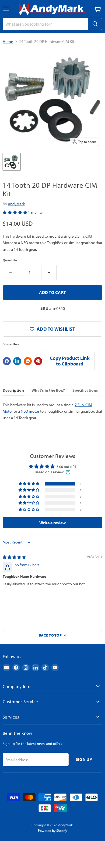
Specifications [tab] (85, 390)
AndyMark (16, 203)
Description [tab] (13, 390)
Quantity (10, 260)
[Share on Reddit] (28, 361)
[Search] (95, 24)
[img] (14, 557)
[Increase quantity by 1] (49, 272)
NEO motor (30, 411)
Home (8, 41)
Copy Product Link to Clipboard (70, 361)
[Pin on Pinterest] (38, 361)
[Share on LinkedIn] (17, 361)
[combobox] (45, 24)
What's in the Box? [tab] (48, 390)
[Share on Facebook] (7, 361)
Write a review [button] (52, 522)
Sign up (84, 759)
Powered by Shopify (52, 830)
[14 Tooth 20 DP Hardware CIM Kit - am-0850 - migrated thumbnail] (11, 161)
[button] (15, 212)
